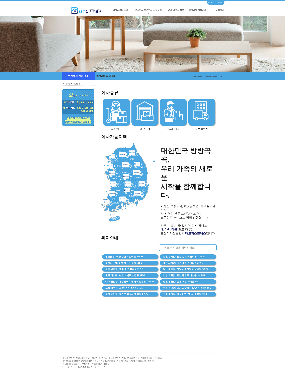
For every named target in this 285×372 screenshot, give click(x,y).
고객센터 (219, 10)
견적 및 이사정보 (176, 10)
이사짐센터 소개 (120, 10)
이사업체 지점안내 (197, 10)
